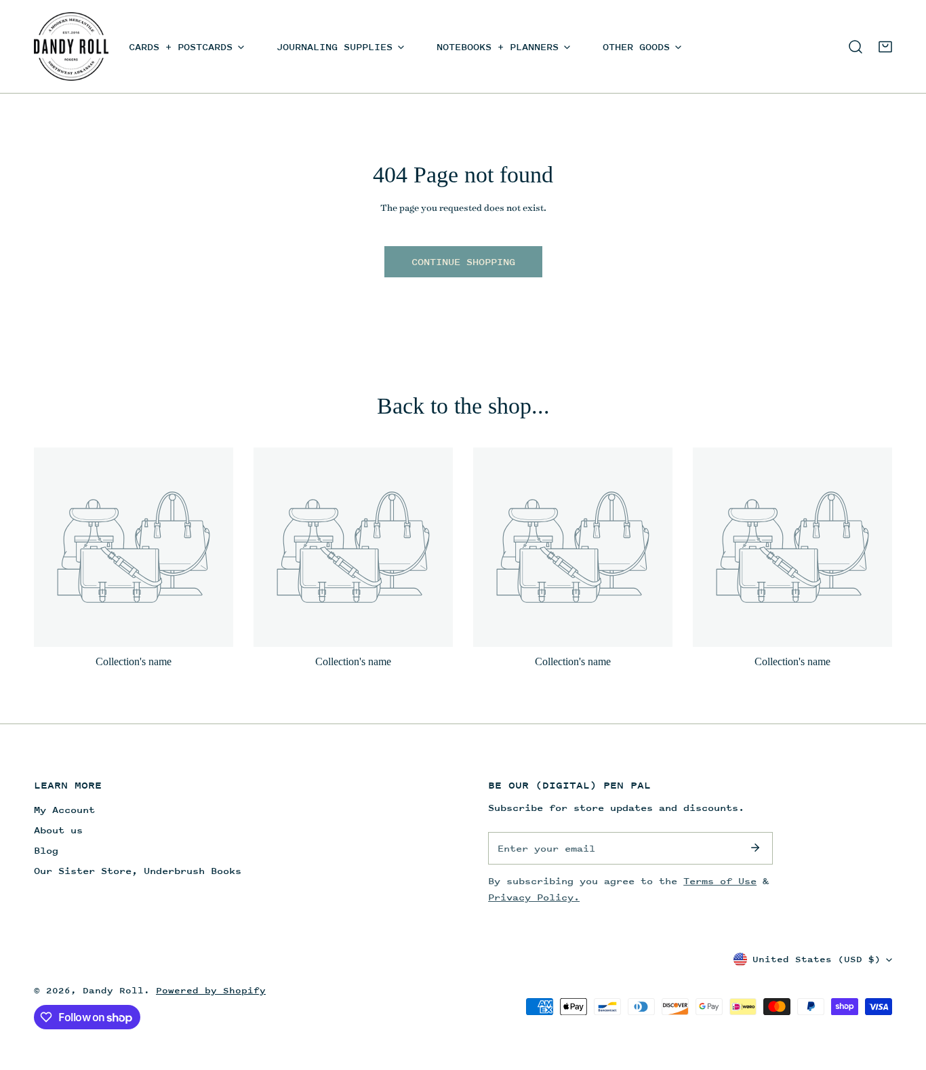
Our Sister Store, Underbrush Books (137, 870)
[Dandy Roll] (71, 46)
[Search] (855, 47)
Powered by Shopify (211, 990)
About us (58, 830)
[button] (885, 47)
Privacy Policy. (534, 897)
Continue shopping (463, 261)
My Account (64, 809)
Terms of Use (720, 880)
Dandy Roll (113, 990)
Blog (46, 850)
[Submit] (755, 847)
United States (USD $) (816, 959)
